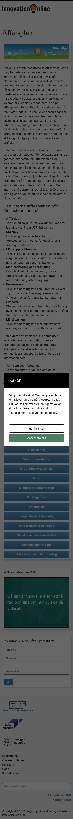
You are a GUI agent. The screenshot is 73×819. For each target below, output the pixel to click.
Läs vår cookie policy (43, 412)
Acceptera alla (36, 438)
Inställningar (37, 428)
